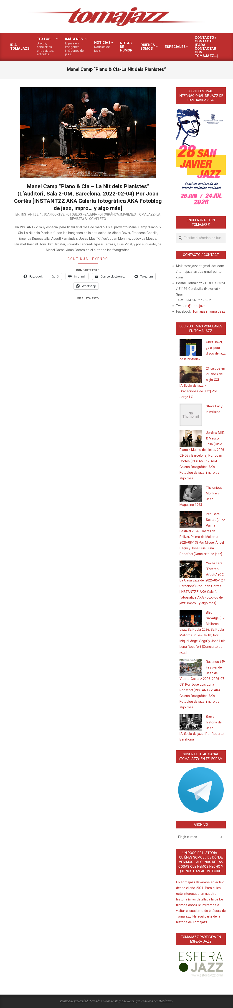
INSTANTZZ (29, 214)
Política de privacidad (74, 1001)
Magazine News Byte (127, 1001)
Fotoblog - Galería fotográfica (92, 214)
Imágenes (128, 214)
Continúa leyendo (88, 259)
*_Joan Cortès (52, 214)
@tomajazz (196, 306)
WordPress (165, 1001)
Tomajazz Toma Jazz (208, 311)
